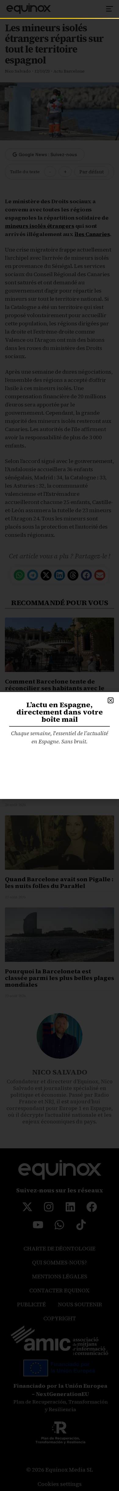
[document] (59, 745)
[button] (110, 700)
